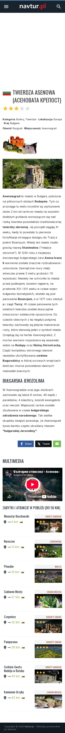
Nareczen (9, 541)
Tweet (46, 443)
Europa (58, 119)
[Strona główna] (33, 8)
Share (28, 443)
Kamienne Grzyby (14, 692)
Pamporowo (11, 642)
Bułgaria (14, 123)
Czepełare (10, 616)
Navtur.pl (29, 726)
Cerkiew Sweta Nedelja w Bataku (14, 669)
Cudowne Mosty (13, 591)
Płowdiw (9, 566)
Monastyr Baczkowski (16, 516)
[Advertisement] (32, 47)
